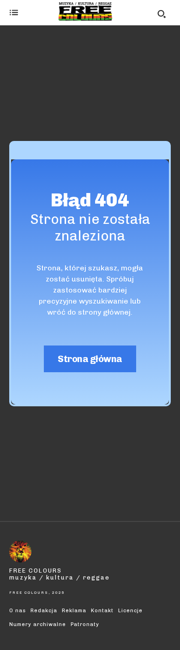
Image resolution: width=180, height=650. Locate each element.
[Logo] (85, 11)
